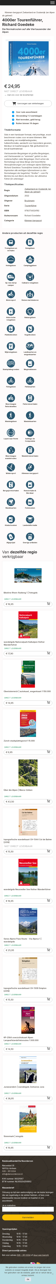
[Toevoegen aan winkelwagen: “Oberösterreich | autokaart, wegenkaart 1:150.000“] (48, 702)
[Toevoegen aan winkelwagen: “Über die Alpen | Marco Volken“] (48, 801)
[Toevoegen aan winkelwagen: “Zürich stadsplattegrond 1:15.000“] (48, 751)
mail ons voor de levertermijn (20, 95)
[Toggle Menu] (52, 2)
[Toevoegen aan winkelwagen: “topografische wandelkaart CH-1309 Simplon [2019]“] (48, 999)
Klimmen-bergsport (33, 220)
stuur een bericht (41, 1255)
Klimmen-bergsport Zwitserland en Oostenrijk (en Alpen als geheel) (28, 14)
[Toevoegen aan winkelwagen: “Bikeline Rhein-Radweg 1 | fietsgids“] (48, 603)
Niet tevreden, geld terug (28, 119)
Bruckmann (30, 201)
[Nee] (52, 1274)
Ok (28, 1279)
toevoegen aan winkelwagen (30, 103)
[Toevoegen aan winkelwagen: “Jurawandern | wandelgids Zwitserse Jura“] (48, 1098)
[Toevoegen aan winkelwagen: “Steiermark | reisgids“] (48, 1147)
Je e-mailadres (9, 1205)
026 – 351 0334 (9, 1171)
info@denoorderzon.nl (12, 1174)
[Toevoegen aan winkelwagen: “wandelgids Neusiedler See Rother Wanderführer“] (48, 900)
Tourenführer (31, 205)
